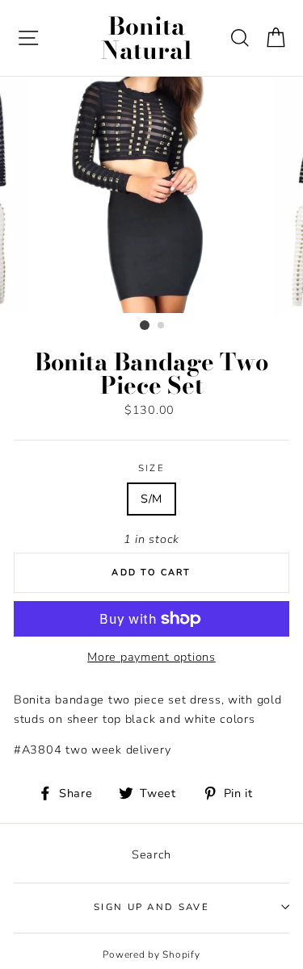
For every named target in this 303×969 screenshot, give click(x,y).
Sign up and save (151, 906)
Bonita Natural (146, 38)
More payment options (151, 657)
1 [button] (144, 325)
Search (151, 854)
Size (151, 468)
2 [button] (162, 326)
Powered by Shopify (151, 954)
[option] (152, 195)
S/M (151, 499)
